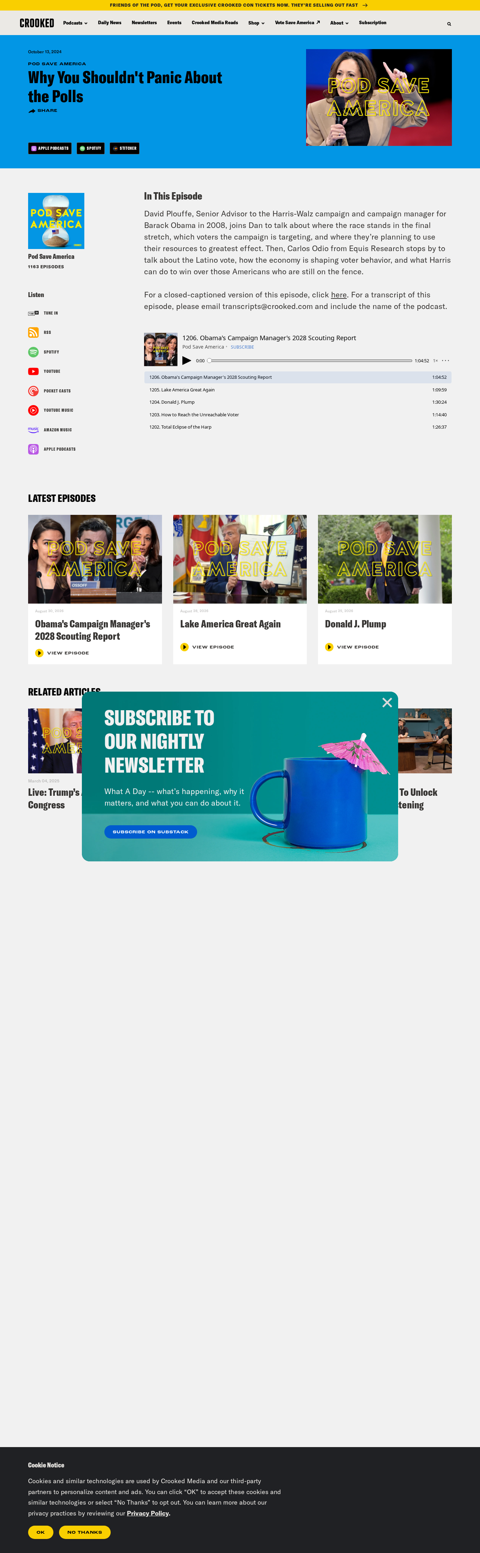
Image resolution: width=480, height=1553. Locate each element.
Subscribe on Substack (151, 832)
